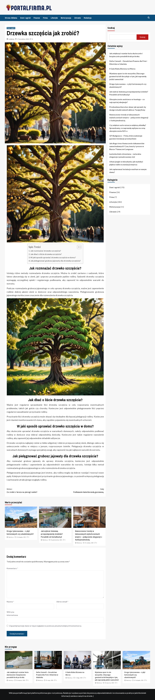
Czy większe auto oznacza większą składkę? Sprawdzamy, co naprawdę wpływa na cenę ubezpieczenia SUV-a (127, 128)
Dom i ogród (25, 18)
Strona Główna (11, 18)
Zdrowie (77, 18)
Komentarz (12, 568)
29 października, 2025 (56, 540)
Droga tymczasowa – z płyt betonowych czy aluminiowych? (20, 532)
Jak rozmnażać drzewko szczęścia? (45, 251)
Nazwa (10, 601)
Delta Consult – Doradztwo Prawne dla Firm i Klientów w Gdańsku (128, 62)
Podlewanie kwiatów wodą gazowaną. (88, 491)
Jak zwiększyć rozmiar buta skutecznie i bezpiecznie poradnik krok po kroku (126, 54)
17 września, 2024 (23, 39)
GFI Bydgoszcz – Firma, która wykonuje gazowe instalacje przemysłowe (125, 137)
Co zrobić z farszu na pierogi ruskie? (22, 491)
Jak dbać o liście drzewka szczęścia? (46, 254)
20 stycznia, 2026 (109, 683)
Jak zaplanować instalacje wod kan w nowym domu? (128, 170)
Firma (45, 18)
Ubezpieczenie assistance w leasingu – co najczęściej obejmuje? (127, 100)
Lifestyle (54, 18)
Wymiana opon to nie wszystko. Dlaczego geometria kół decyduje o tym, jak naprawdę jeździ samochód (127, 76)
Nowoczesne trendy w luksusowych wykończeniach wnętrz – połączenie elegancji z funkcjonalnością (88, 535)
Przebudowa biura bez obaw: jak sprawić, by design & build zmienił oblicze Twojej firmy (127, 108)
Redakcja (88, 18)
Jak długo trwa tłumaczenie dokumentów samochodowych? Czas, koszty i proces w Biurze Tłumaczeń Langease (126, 146)
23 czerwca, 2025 (89, 543)
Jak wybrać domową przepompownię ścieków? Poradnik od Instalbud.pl (52, 534)
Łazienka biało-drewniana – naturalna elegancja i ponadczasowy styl (125, 155)
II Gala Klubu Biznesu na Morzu (122, 69)
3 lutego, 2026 (79, 678)
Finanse (37, 18)
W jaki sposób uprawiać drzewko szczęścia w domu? (53, 257)
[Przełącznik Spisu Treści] (78, 247)
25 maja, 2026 (49, 680)
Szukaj (111, 27)
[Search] (148, 18)
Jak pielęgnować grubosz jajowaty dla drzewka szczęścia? (55, 261)
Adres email (62, 601)
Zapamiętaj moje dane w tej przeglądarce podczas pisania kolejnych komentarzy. (45, 626)
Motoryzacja (66, 18)
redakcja (11, 39)
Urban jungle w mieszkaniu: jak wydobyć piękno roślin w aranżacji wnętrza (126, 163)
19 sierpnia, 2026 (20, 680)
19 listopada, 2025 (21, 537)
